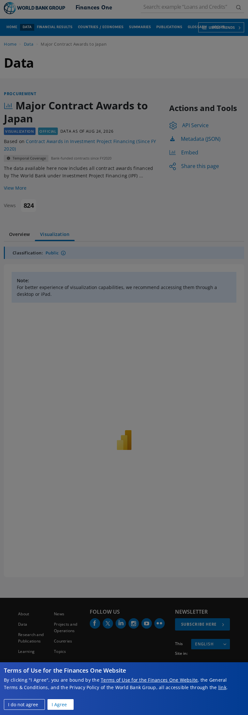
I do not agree (23, 704)
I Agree (59, 704)
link (222, 687)
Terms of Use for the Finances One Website (149, 680)
